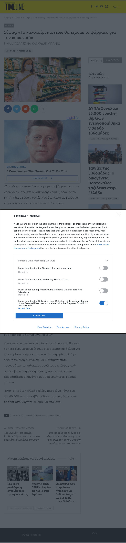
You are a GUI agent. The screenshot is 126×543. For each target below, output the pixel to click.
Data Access (63, 327)
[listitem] (63, 260)
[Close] (119, 216)
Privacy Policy (81, 327)
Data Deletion (44, 327)
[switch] (103, 268)
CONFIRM (39, 315)
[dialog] (63, 272)
